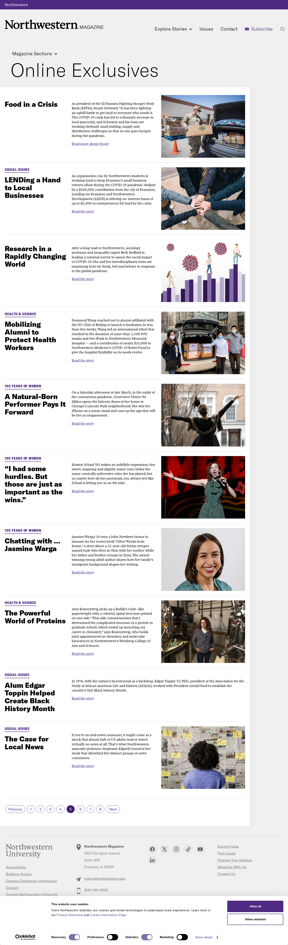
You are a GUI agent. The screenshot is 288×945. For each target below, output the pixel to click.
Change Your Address (234, 860)
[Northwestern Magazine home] (54, 24)
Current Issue (228, 846)
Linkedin (152, 860)
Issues (206, 29)
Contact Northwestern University (32, 894)
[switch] (112, 937)
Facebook (152, 849)
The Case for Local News (27, 742)
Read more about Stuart (90, 143)
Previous (15, 809)
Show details (204, 937)
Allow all (255, 906)
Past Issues (226, 853)
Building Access (19, 874)
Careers (12, 887)
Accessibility (16, 867)
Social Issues (17, 169)
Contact (229, 29)
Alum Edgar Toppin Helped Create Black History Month (30, 697)
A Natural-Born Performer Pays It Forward (35, 404)
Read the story (83, 211)
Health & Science (20, 314)
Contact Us (226, 874)
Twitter (164, 849)
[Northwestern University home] (16, 4)
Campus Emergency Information (31, 881)
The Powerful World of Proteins (35, 616)
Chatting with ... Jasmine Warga (32, 544)
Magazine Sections (32, 53)
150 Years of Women (23, 386)
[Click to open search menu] (282, 29)
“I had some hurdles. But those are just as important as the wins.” (34, 484)
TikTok (188, 849)
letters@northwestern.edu (104, 878)
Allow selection (255, 919)
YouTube (200, 849)
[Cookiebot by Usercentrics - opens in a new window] (25, 937)
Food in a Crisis (31, 104)
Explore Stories (171, 29)
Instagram (176, 849)
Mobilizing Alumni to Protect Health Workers (30, 336)
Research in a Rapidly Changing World (35, 256)
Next (113, 809)
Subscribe (262, 29)
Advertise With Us (231, 867)
